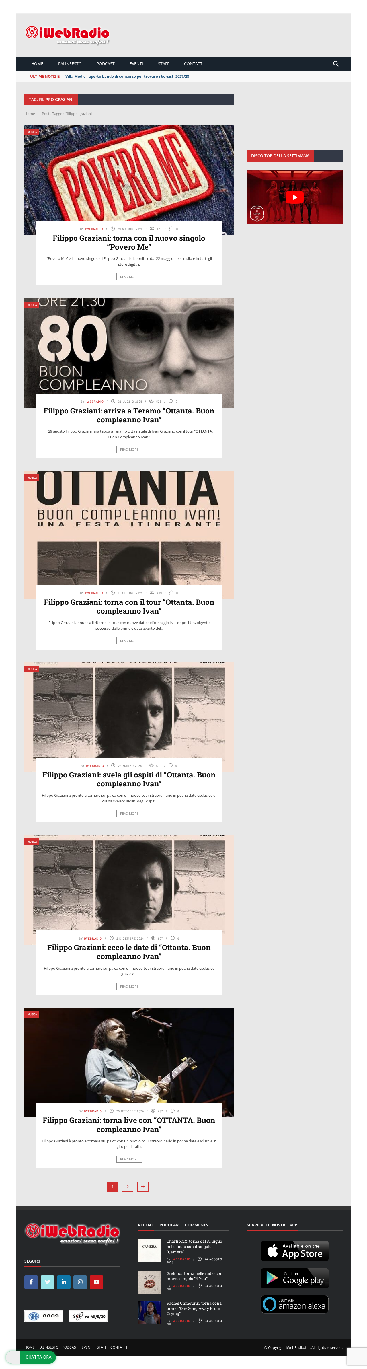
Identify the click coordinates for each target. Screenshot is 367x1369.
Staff (163, 63)
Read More (129, 277)
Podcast (106, 63)
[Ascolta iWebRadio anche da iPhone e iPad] (295, 1250)
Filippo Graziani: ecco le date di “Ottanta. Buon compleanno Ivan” (129, 951)
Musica (32, 132)
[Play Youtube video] (295, 197)
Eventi (136, 63)
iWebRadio (94, 229)
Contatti (194, 63)
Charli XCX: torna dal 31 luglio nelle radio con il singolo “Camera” (194, 1246)
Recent (145, 1225)
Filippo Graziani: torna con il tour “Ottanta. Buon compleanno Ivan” (129, 606)
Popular (169, 1225)
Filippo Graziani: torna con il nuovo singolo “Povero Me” (129, 242)
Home (37, 63)
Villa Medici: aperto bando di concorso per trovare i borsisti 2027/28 (127, 76)
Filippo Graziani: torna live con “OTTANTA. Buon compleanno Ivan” (129, 1124)
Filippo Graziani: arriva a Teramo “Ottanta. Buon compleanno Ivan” (129, 415)
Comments (196, 1225)
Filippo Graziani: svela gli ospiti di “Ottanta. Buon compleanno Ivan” (129, 779)
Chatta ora (39, 1357)
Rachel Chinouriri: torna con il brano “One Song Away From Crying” (194, 1308)
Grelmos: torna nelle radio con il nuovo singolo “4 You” (196, 1276)
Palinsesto (70, 63)
